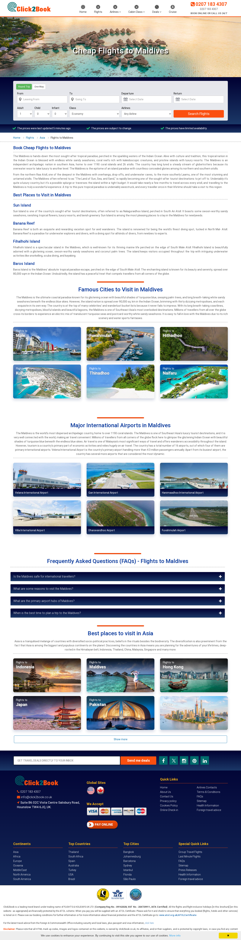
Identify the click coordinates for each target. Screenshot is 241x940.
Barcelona (129, 860)
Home (83, 11)
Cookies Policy (169, 805)
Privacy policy (168, 800)
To (70, 93)
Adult (20, 107)
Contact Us (166, 796)
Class (72, 107)
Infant (55, 107)
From (20, 93)
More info (175, 935)
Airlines (114, 11)
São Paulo (129, 879)
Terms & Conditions (208, 791)
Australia (73, 865)
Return (178, 93)
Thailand (73, 851)
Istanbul (128, 870)
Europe (17, 860)
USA (70, 874)
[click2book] (29, 7)
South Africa (75, 856)
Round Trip (24, 86)
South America (22, 879)
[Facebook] (163, 760)
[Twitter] (174, 760)
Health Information (208, 805)
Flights (98, 11)
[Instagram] (184, 760)
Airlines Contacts (207, 787)
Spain (71, 860)
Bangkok (128, 851)
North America (22, 874)
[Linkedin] (205, 760)
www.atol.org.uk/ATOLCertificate (177, 915)
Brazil (71, 879)
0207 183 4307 (211, 4)
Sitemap (202, 800)
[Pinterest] (194, 760)
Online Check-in (169, 810)
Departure (127, 93)
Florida (127, 874)
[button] (117, 576)
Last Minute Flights (189, 856)
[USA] (91, 791)
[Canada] (100, 791)
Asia (42, 137)
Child (37, 107)
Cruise (173, 11)
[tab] (118, 576)
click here (149, 923)
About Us (165, 791)
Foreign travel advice (209, 810)
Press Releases (187, 870)
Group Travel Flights (190, 851)
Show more (120, 739)
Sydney (127, 865)
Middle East (20, 870)
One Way (39, 86)
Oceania (18, 865)
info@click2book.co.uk (36, 797)
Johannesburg (132, 856)
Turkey (72, 870)
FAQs (200, 796)
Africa (16, 856)
